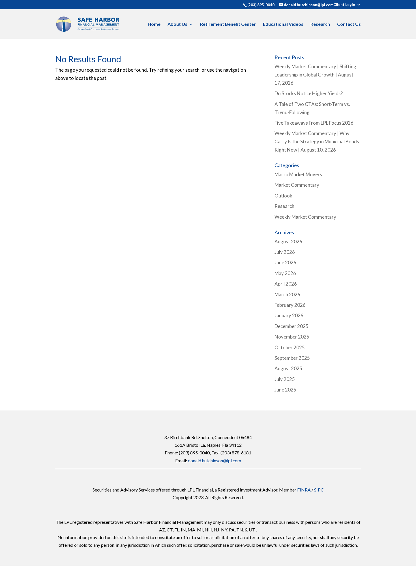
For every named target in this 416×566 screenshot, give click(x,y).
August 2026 (288, 241)
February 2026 (290, 305)
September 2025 (292, 358)
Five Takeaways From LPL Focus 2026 (314, 123)
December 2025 (291, 326)
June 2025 (285, 390)
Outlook (283, 196)
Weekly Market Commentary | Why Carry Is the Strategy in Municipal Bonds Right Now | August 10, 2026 (317, 141)
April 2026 (286, 284)
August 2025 (288, 368)
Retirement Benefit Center (228, 24)
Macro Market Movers (298, 174)
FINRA (304, 489)
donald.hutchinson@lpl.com (214, 460)
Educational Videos (283, 24)
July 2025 (285, 379)
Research (320, 24)
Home (154, 24)
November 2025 (292, 337)
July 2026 (285, 252)
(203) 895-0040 (261, 5)
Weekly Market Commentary (305, 217)
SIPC (319, 489)
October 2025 (290, 347)
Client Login (344, 5)
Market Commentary (297, 185)
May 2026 (285, 273)
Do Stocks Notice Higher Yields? (309, 93)
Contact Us (349, 24)
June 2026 (285, 262)
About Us (177, 24)
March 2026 (287, 294)
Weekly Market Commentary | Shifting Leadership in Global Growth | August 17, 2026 (315, 74)
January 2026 (289, 315)
